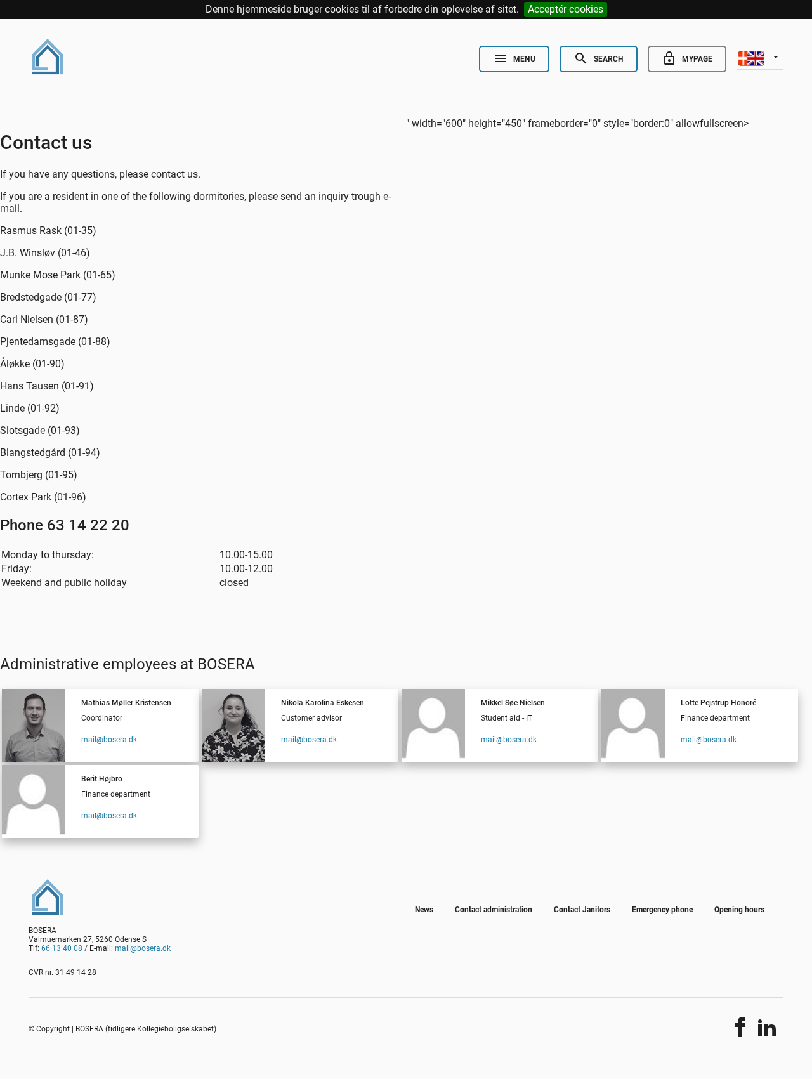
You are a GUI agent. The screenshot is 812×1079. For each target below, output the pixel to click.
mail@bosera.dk (109, 739)
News (424, 909)
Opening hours (739, 909)
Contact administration (493, 909)
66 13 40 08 (61, 948)
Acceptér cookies (565, 9)
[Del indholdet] (740, 1027)
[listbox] (760, 57)
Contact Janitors (582, 909)
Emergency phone (662, 909)
